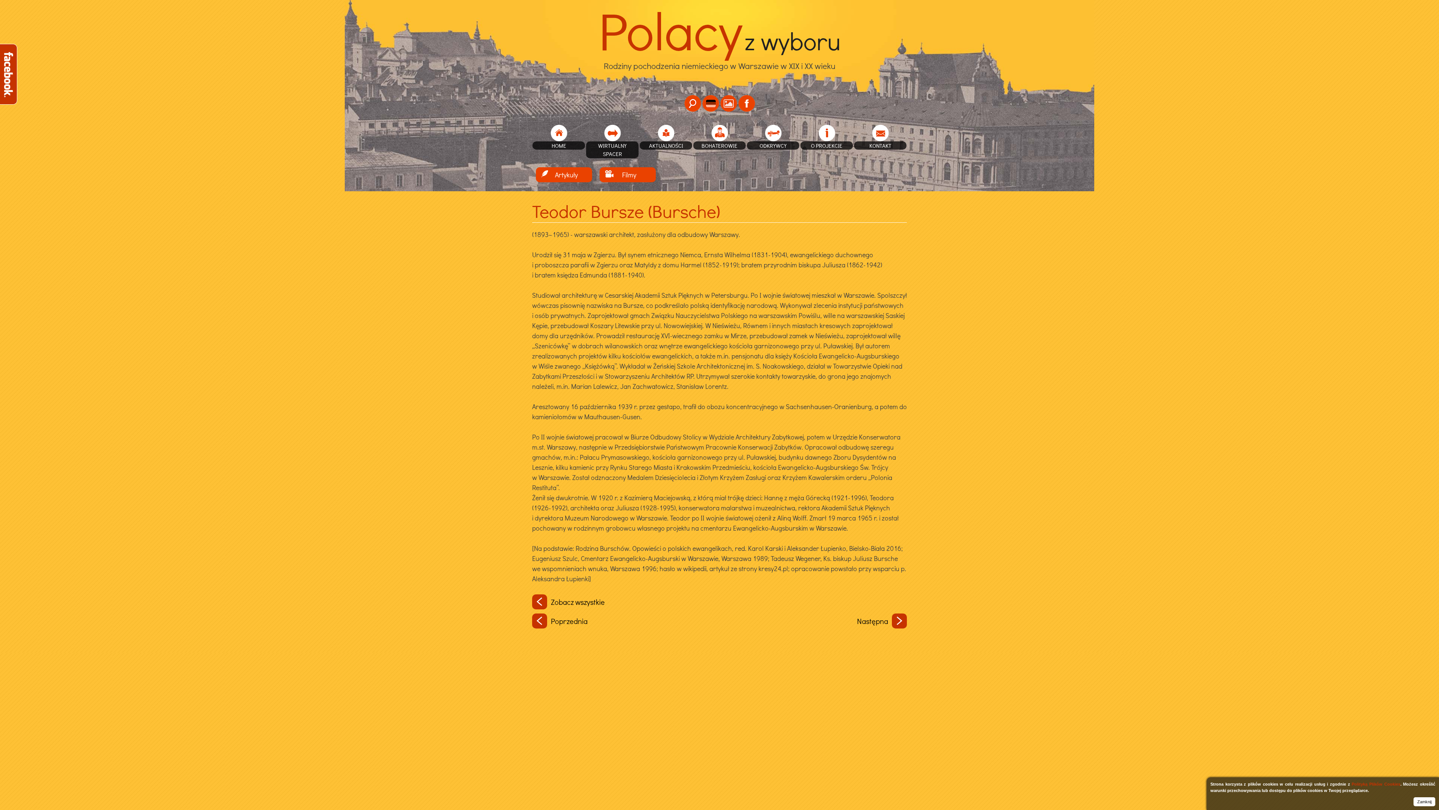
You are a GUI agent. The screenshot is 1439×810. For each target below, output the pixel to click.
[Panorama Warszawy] (728, 103)
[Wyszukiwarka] (692, 103)
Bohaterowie (719, 145)
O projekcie (826, 145)
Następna (872, 621)
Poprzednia (569, 621)
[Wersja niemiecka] (710, 103)
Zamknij (1424, 802)
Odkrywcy (773, 145)
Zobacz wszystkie (578, 602)
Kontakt (880, 145)
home (559, 145)
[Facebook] (746, 103)
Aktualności (666, 145)
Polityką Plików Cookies (1376, 784)
